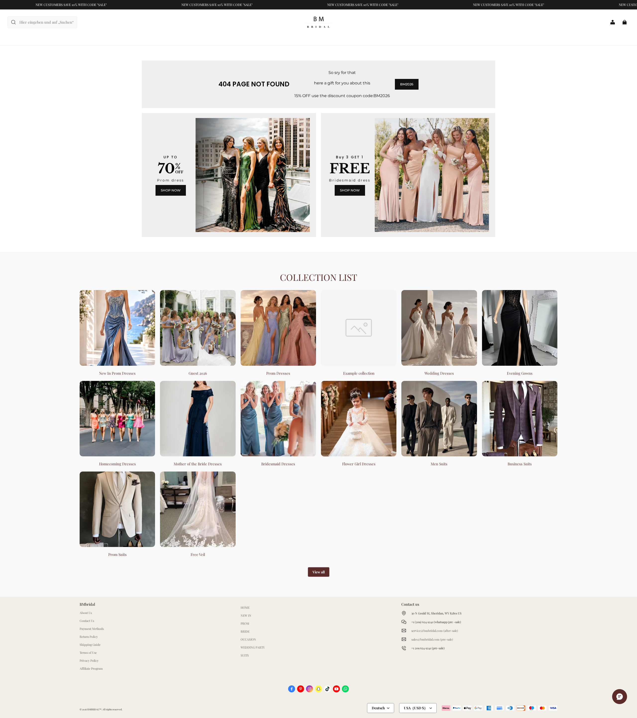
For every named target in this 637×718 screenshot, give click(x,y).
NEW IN (246, 615)
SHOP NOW (171, 190)
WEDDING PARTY (253, 647)
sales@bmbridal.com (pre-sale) (432, 639)
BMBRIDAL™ (94, 709)
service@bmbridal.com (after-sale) (434, 631)
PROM (245, 623)
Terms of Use (88, 653)
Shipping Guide (90, 645)
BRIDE (245, 631)
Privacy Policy (89, 660)
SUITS (245, 655)
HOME (245, 607)
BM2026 (406, 84)
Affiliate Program (91, 668)
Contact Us (87, 621)
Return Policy (89, 637)
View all (319, 572)
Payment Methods (92, 629)
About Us (86, 613)
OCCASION (248, 639)
